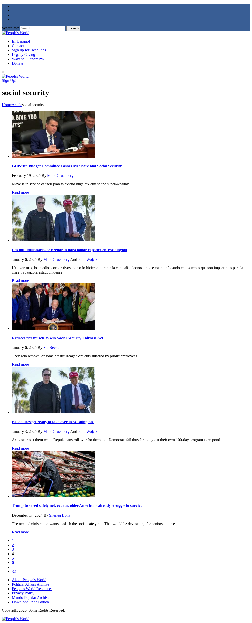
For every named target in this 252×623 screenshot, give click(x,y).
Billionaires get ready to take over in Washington (53, 422)
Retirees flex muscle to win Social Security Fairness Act (57, 338)
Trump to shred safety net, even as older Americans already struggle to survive (77, 505)
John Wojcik (87, 259)
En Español (21, 41)
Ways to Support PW (28, 59)
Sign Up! (9, 80)
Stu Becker (52, 347)
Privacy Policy (23, 593)
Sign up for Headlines (29, 50)
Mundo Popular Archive (30, 597)
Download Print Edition (30, 602)
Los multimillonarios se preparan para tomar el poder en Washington (69, 250)
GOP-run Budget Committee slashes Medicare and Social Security (67, 166)
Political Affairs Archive (30, 584)
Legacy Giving (23, 54)
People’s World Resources (32, 589)
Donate (17, 63)
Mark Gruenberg (60, 175)
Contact (18, 46)
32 (14, 571)
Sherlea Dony (60, 515)
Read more (20, 192)
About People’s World (29, 580)
